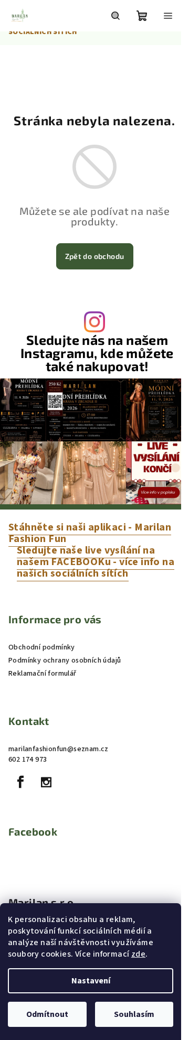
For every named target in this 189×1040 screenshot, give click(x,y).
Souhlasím (134, 1014)
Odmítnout (47, 1014)
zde (138, 954)
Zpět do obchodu (94, 256)
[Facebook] (20, 782)
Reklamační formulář (42, 673)
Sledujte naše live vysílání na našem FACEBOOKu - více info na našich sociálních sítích (95, 562)
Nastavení (90, 981)
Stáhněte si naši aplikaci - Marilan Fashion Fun (89, 533)
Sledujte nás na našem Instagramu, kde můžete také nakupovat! (97, 353)
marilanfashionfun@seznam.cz (58, 749)
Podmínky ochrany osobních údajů (64, 660)
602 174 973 (27, 759)
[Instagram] (46, 782)
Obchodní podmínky (41, 647)
